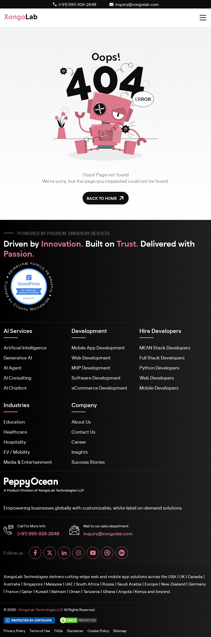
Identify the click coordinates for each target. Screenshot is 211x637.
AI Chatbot (15, 388)
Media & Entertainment (28, 462)
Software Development (96, 378)
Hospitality (15, 442)
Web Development (91, 357)
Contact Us (83, 432)
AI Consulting (17, 378)
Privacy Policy (14, 630)
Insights (80, 452)
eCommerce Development (99, 388)
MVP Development (91, 368)
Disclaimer (75, 630)
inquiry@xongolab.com (108, 533)
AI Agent (13, 368)
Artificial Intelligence (25, 347)
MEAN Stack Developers (164, 347)
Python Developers (159, 368)
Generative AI (18, 357)
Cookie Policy (98, 630)
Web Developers (156, 378)
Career (79, 442)
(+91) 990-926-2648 (38, 533)
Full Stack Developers (161, 357)
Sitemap (119, 630)
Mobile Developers (158, 388)
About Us (81, 422)
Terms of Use (40, 630)
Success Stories (88, 462)
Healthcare (15, 432)
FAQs (58, 630)
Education (14, 422)
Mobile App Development (98, 347)
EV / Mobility (17, 452)
